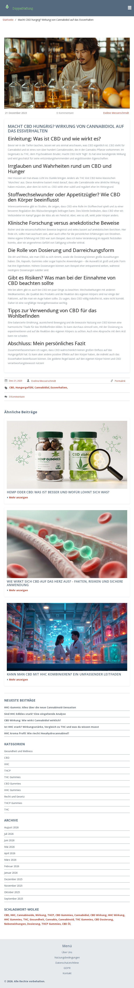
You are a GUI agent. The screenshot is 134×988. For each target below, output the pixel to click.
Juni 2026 (9, 840)
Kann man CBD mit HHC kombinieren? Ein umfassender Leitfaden (64, 674)
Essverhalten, (59, 387)
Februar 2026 (11, 866)
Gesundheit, (37, 919)
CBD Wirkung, (98, 915)
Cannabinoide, (26, 915)
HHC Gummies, (13, 919)
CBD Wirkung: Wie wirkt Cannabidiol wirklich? (32, 720)
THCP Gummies (13, 803)
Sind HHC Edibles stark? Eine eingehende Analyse (35, 714)
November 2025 (13, 885)
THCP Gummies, (51, 923)
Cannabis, (52, 919)
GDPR (67, 968)
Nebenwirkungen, (15, 923)
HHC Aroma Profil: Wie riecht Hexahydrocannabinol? (36, 733)
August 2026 (11, 827)
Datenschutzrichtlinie (67, 962)
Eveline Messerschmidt (116, 113)
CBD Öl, (66, 923)
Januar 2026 (11, 872)
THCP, (51, 915)
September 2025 (13, 898)
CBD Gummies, (64, 915)
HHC (6, 764)
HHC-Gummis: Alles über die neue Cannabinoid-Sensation (40, 707)
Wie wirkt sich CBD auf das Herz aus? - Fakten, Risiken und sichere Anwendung (65, 583)
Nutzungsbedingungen (67, 957)
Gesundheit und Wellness (18, 751)
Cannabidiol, (42, 387)
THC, (26, 919)
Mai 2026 (9, 846)
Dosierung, (34, 923)
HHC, (13, 915)
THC (6, 809)
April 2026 (9, 853)
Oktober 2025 (12, 892)
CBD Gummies (12, 783)
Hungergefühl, (25, 387)
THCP (7, 770)
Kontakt (67, 973)
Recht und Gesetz (14, 796)
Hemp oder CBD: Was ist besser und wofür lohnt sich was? (58, 492)
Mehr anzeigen (18, 497)
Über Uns (67, 952)
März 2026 (10, 859)
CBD (6, 757)
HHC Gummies (12, 790)
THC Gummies (12, 777)
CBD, (12, 387)
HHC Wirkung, (116, 915)
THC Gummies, (84, 919)
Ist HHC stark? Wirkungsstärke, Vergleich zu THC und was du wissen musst (51, 726)
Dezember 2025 (13, 879)
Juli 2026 (9, 833)
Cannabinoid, (66, 919)
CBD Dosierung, (104, 919)
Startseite (8, 19)
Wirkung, (41, 915)
